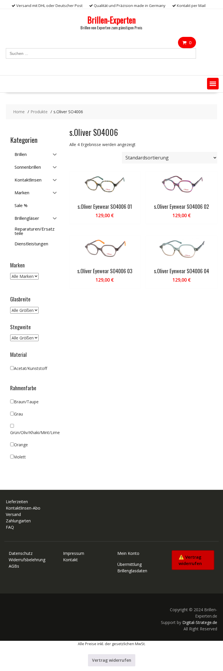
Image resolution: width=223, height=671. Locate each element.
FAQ (10, 527)
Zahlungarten (18, 521)
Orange (21, 444)
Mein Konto (128, 553)
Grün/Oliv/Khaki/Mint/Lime (35, 432)
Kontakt (70, 559)
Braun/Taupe (26, 401)
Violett (20, 457)
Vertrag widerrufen (111, 660)
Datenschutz (21, 553)
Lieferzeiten (17, 501)
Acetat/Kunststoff (30, 368)
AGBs (14, 566)
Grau (18, 414)
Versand (13, 514)
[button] (213, 83)
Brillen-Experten (111, 20)
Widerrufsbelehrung (27, 559)
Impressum (73, 553)
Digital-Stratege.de (199, 622)
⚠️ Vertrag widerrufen (190, 560)
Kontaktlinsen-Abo (23, 508)
